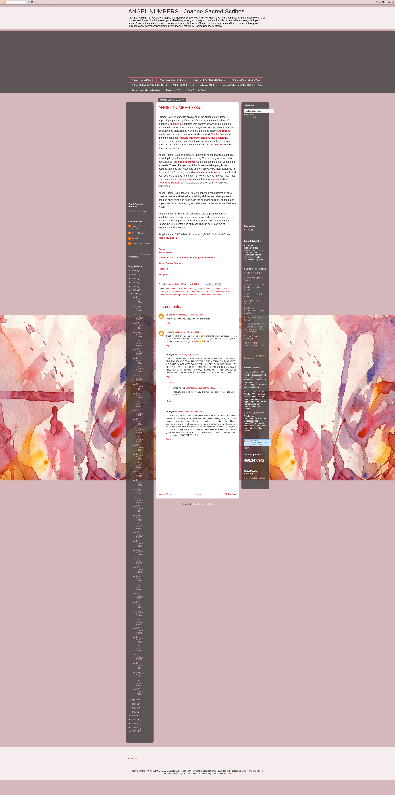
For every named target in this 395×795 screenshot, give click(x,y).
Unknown (170, 315)
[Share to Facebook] (216, 284)
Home (198, 494)
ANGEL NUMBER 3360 (138, 316)
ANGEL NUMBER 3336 (138, 526)
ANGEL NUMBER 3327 (138, 604)
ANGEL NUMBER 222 (254, 391)
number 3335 (180, 291)
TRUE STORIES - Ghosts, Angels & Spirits (255, 344)
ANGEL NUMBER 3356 (138, 351)
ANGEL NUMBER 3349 (138, 412)
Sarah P (135, 238)
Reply (168, 323)
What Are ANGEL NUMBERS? (173, 80)
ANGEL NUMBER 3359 (138, 325)
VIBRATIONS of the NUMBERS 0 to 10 (149, 85)
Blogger (227, 773)
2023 (134, 282)
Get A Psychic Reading (197, 90)
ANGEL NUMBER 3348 (138, 421)
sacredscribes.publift (140, 243)
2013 (134, 719)
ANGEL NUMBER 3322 (138, 648)
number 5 (197, 234)
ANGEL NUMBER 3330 (138, 578)
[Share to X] (213, 284)
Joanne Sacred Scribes (138, 227)
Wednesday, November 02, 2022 (200, 388)
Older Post (231, 494)
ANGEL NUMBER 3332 (138, 560)
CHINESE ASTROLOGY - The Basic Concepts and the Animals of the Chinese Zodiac (255, 328)
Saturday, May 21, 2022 (189, 354)
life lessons (216, 144)
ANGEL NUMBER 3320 (138, 665)
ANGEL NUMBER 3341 (138, 482)
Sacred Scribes (165, 252)
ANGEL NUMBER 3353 (138, 377)
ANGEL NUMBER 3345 (138, 447)
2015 (134, 712)
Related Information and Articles (145, 90)
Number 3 (175, 124)
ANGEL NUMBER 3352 (138, 386)
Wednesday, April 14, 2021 (187, 332)
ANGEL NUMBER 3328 (138, 595)
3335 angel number (174, 288)
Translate (254, 117)
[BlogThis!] (210, 284)
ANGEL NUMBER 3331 (138, 569)
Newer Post (164, 494)
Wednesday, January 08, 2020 (189, 315)
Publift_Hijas (137, 233)
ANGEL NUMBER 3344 (138, 456)
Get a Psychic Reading (138, 211)
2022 (134, 286)
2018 (134, 700)
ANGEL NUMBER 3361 (138, 308)
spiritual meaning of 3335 (189, 295)
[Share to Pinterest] (219, 284)
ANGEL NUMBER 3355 (138, 360)
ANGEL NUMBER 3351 (138, 395)
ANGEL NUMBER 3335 (138, 534)
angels (215, 179)
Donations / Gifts (173, 90)
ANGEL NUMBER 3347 (138, 430)
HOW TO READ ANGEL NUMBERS (209, 80)
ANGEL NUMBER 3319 (138, 674)
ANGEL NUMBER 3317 (138, 691)
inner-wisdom (186, 179)
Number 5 (216, 134)
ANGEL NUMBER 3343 (138, 465)
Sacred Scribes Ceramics (170, 263)
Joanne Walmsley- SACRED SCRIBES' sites (243, 85)
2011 (134, 727)
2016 (134, 708)
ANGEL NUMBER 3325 (138, 613)
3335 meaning (190, 288)
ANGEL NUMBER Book (183, 85)
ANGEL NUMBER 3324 (138, 630)
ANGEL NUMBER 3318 (138, 683)
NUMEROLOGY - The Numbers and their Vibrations (254, 287)
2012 (134, 723)
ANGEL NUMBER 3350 (138, 404)
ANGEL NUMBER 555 (254, 413)
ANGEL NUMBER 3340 (138, 491)
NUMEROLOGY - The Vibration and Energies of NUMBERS (186, 257)
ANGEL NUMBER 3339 (138, 499)
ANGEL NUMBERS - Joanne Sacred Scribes (186, 11)
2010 (134, 731)
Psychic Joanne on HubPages (252, 337)
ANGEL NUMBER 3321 (138, 656)
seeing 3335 (171, 295)
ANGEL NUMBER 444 (254, 372)
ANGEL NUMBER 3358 (138, 334)
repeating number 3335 (197, 291)
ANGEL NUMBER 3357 (138, 343)
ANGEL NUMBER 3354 (138, 369)
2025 (134, 275)
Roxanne (170, 332)
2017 (134, 704)
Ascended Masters (169, 182)
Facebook (163, 269)
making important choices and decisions (203, 137)
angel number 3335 (205, 288)
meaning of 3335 (165, 291)
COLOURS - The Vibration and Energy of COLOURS (254, 310)
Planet (259, 442)
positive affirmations (205, 172)
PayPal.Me (249, 230)
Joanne (161, 249)
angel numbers (222, 288)
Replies (172, 382)
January (138, 293)
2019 (134, 290)
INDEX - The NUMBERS (142, 80)
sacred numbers (216, 291)
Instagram (163, 274)
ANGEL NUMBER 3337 (138, 517)
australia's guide (257, 444)
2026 (134, 271)
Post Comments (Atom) (203, 504)
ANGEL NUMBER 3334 (138, 543)
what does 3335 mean (211, 295)
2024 (134, 278)
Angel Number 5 (167, 238)
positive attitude (187, 162)
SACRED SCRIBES (253, 273)
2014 (134, 716)
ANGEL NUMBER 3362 (138, 299)
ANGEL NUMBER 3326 (138, 622)
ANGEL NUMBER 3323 (138, 639)
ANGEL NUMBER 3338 (138, 508)
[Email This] (207, 284)
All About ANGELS (208, 85)
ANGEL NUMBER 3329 (138, 587)
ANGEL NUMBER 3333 (138, 552)
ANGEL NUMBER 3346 (138, 439)
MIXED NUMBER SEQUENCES (245, 80)
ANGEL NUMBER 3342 (138, 473)
